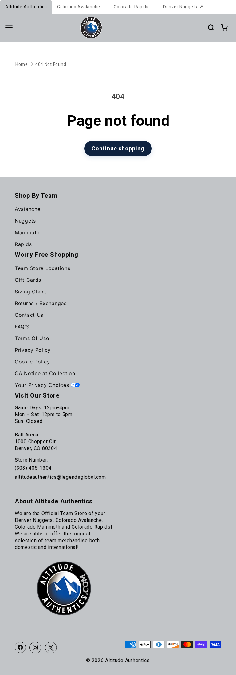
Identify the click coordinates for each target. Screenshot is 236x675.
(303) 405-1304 (33, 468)
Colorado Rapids (131, 6)
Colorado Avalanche (78, 6)
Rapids (23, 244)
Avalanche (27, 209)
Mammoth (27, 232)
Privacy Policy (33, 350)
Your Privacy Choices (43, 385)
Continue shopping (118, 148)
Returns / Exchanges (41, 303)
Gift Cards (28, 280)
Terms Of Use (32, 338)
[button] (9, 27)
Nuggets (25, 221)
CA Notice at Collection (45, 373)
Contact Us (29, 315)
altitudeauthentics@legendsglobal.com (60, 477)
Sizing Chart (30, 291)
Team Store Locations (42, 268)
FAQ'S (22, 327)
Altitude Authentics (26, 6)
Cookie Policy (32, 362)
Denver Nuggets (180, 6)
